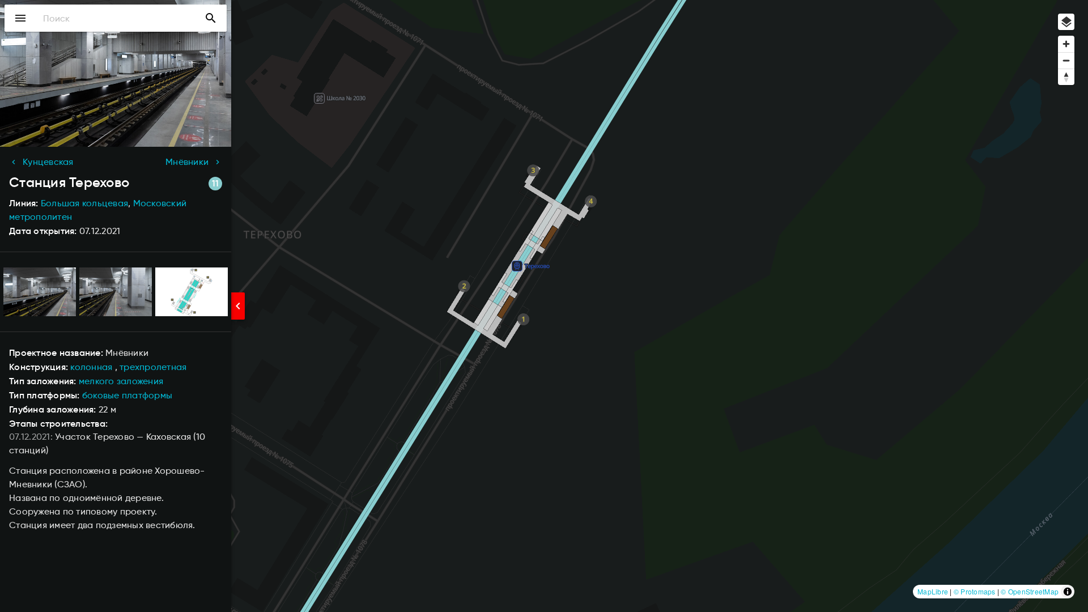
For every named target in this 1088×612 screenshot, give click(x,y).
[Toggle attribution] (1067, 591)
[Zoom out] (1066, 60)
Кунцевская (48, 161)
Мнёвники (187, 161)
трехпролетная (153, 367)
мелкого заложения (121, 381)
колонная (91, 367)
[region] (544, 306)
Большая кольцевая (84, 203)
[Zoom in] (1066, 44)
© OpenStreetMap (1030, 591)
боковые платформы (127, 395)
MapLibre (932, 591)
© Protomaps (975, 591)
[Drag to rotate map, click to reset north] (1066, 77)
